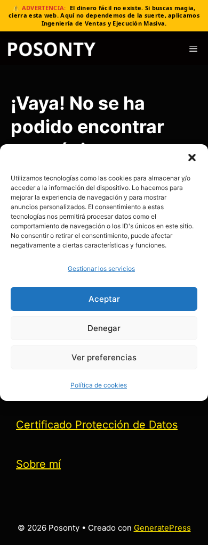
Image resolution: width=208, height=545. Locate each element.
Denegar (104, 328)
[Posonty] (51, 49)
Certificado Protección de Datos (97, 424)
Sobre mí (38, 464)
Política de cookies (98, 385)
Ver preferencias (104, 357)
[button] (192, 157)
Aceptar (104, 299)
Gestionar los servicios (101, 268)
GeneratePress (162, 528)
